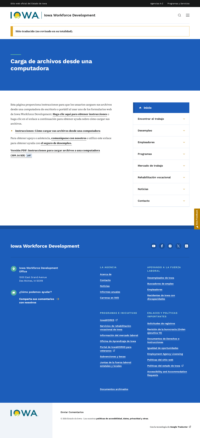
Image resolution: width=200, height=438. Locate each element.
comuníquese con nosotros (68, 138)
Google (179, 427)
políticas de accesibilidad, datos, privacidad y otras (122, 418)
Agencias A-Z (156, 3)
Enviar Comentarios (72, 412)
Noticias (105, 286)
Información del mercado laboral (119, 335)
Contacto (105, 280)
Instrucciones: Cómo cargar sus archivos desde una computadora (57, 131)
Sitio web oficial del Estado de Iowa (29, 3)
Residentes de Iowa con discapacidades (161, 297)
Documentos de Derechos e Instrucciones (163, 340)
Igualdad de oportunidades (162, 348)
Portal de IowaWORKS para (115, 349)
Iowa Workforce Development (69, 15)
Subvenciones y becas (113, 356)
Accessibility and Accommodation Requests (167, 373)
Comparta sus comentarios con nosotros (36, 300)
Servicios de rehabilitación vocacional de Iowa (115, 328)
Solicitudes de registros (161, 323)
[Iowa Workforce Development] (25, 15)
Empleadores (154, 289)
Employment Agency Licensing (165, 354)
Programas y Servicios (178, 3)
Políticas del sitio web (160, 359)
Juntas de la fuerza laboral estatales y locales (115, 364)
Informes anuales (110, 291)
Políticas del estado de (163, 365)
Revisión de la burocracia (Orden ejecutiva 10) (166, 331)
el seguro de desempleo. (56, 143)
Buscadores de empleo (160, 283)
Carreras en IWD (109, 297)
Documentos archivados (114, 389)
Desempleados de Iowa (160, 277)
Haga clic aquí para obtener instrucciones (80, 114)
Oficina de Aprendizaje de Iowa (118, 341)
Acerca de (105, 274)
